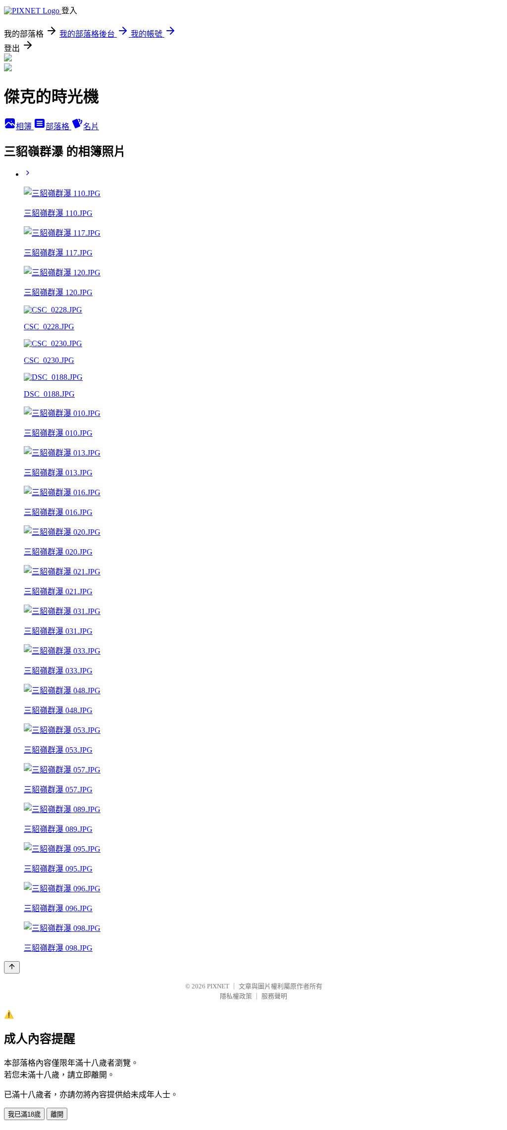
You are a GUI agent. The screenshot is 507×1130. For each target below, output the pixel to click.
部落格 (58, 126)
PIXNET (218, 986)
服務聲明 (274, 996)
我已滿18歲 (24, 1114)
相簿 (25, 126)
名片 (91, 126)
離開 (57, 1114)
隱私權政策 (236, 996)
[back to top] (12, 967)
